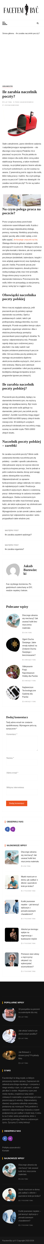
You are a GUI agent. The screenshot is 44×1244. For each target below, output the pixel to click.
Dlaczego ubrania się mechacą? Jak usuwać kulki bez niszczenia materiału (30, 621)
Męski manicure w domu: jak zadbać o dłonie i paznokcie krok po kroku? (29, 1192)
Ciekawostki (7, 86)
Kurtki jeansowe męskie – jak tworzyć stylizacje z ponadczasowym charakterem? (30, 907)
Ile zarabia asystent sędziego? (18, 535)
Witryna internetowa (15, 787)
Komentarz (11, 734)
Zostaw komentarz (12, 105)
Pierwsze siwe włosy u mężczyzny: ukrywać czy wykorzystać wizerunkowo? (30, 960)
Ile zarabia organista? (14, 549)
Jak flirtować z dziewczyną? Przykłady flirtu (28, 1055)
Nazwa (10, 758)
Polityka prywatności (11, 1147)
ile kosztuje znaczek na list (25, 240)
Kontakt (5, 1151)
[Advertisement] (22, 58)
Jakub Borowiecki (26, 102)
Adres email (12, 773)
